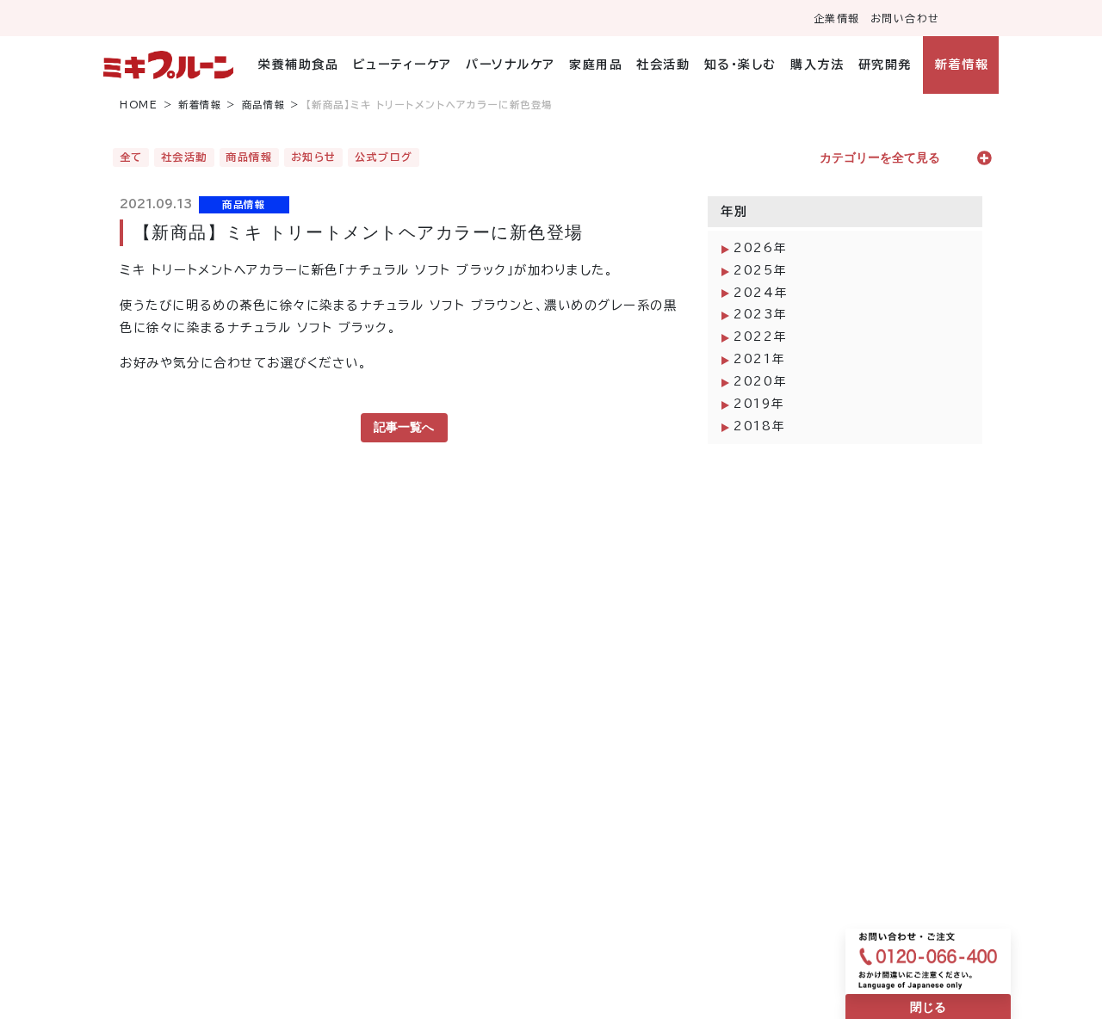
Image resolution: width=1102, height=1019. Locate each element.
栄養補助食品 (298, 65)
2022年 (760, 336)
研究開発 (884, 65)
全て (131, 156)
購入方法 (817, 65)
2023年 (760, 314)
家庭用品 (595, 65)
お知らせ (314, 156)
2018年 (759, 426)
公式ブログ (384, 156)
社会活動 (663, 65)
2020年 (760, 381)
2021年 (759, 359)
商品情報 (263, 104)
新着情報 (961, 65)
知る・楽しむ (740, 65)
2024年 (761, 293)
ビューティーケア (402, 65)
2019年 (759, 404)
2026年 (760, 248)
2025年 (760, 270)
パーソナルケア (510, 65)
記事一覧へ (404, 427)
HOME (139, 104)
